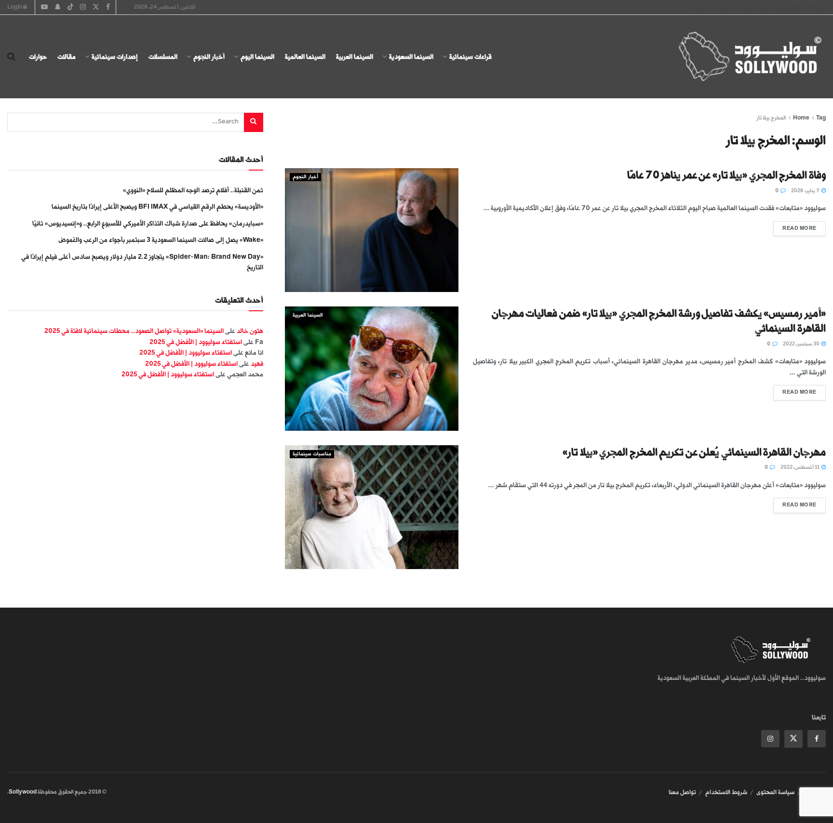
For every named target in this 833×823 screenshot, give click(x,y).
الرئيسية (817, 7)
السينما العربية (354, 56)
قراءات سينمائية (470, 56)
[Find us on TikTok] (70, 7)
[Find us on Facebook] (816, 738)
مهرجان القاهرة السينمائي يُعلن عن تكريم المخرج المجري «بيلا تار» (694, 452)
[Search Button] (11, 57)
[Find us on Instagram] (770, 738)
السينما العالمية (305, 56)
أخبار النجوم (209, 56)
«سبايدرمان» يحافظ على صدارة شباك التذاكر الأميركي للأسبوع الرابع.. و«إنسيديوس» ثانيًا (147, 223)
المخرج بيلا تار (771, 118)
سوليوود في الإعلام (781, 7)
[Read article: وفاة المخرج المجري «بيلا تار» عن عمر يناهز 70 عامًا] (371, 230)
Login (15, 7)
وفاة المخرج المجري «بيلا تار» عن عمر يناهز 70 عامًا (726, 175)
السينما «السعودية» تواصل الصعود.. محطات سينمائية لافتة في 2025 (134, 330)
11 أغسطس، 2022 (800, 467)
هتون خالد (250, 330)
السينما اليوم (257, 56)
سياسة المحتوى (775, 792)
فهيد (257, 363)
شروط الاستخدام (726, 792)
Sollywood (23, 792)
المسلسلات (162, 56)
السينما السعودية (411, 56)
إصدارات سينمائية (115, 56)
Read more (795, 226)
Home (801, 118)
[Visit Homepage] (741, 56)
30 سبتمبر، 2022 (801, 344)
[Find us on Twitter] (793, 739)
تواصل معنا (682, 792)
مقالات (66, 56)
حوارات (38, 56)
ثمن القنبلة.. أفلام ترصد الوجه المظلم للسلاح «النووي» (193, 190)
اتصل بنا (702, 7)
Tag (821, 118)
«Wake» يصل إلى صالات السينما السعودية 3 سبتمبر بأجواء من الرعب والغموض (160, 239)
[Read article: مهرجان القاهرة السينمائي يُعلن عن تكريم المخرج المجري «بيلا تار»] (371, 507)
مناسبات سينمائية (312, 454)
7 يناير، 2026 (805, 191)
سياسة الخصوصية (736, 7)
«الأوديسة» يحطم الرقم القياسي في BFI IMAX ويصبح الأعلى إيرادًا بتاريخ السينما (157, 206)
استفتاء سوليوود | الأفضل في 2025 (195, 341)
